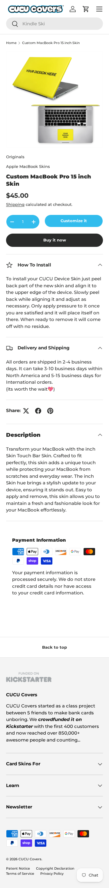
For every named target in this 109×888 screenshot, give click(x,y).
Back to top (54, 647)
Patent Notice (18, 868)
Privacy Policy (52, 873)
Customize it (74, 220)
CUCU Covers (29, 859)
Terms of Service (20, 873)
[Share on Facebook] (38, 411)
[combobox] (54, 23)
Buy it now (54, 240)
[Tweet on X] (26, 411)
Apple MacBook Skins (28, 166)
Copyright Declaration (55, 868)
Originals (15, 156)
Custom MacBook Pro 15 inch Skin (51, 43)
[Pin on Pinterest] (50, 411)
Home (11, 43)
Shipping (15, 204)
